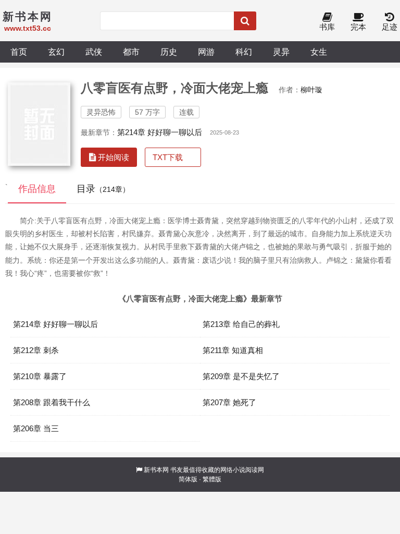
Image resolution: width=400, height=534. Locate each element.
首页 (18, 51)
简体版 (188, 479)
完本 (358, 26)
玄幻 (56, 51)
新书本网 (156, 470)
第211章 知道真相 (233, 350)
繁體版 (212, 479)
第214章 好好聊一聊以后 (159, 132)
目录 (103, 189)
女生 (318, 51)
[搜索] (245, 20)
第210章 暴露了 (40, 376)
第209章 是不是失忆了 (241, 376)
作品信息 (37, 189)
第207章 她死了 (229, 402)
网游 (206, 51)
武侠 (93, 51)
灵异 (281, 51)
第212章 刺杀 (36, 350)
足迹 (389, 26)
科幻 (243, 51)
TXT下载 (168, 157)
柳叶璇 (311, 90)
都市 (131, 51)
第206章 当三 (36, 428)
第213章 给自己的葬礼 (241, 324)
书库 (327, 26)
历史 (168, 51)
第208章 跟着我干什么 (51, 402)
